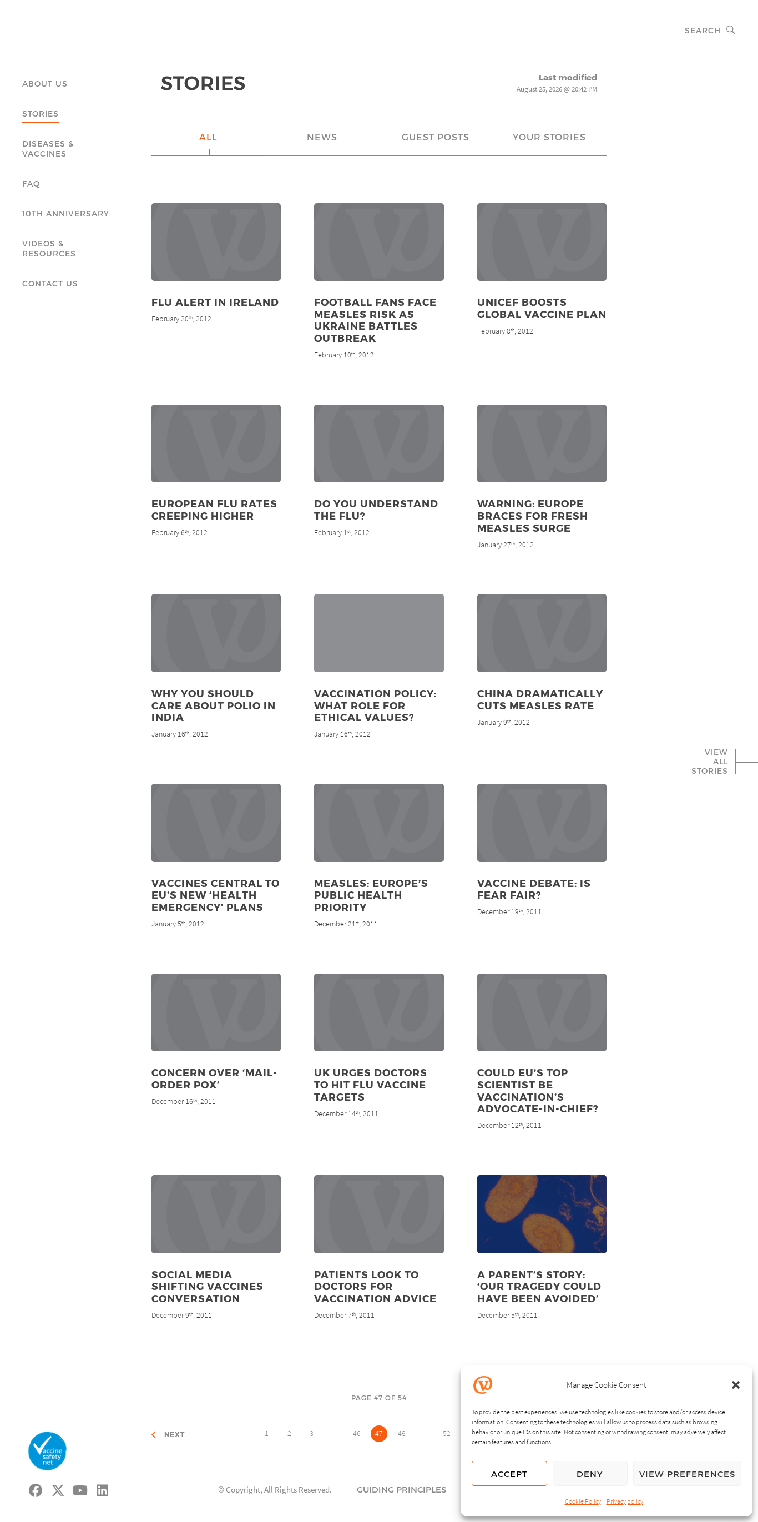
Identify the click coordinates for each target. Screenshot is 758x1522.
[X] (58, 1489)
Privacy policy (625, 1501)
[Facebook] (36, 1489)
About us (45, 83)
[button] (735, 1384)
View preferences (687, 1474)
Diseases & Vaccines (48, 148)
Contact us (50, 283)
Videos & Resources (49, 248)
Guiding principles (401, 1489)
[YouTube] (80, 1489)
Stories (40, 113)
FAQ (31, 183)
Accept (509, 1474)
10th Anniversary (65, 213)
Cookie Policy (583, 1501)
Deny (590, 1474)
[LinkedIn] (102, 1489)
